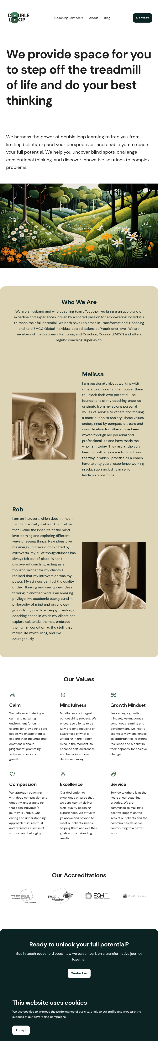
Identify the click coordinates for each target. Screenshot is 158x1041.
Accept (21, 1030)
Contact (142, 18)
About (93, 18)
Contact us (79, 973)
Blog (107, 18)
